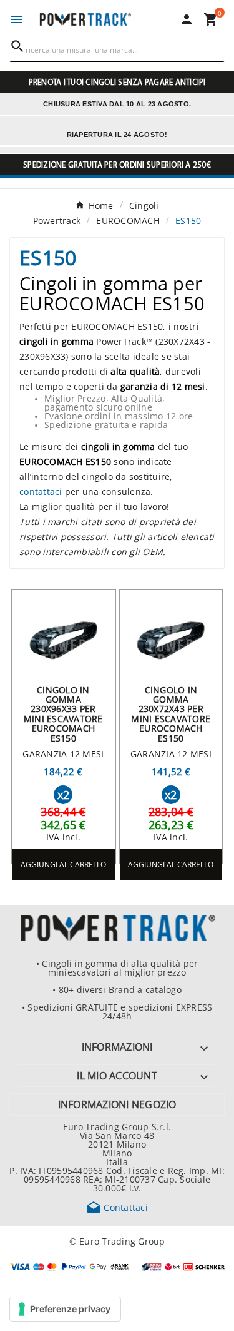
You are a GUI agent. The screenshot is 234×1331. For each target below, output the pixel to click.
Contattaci (117, 1207)
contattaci (40, 491)
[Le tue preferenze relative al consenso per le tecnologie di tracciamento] (65, 1309)
